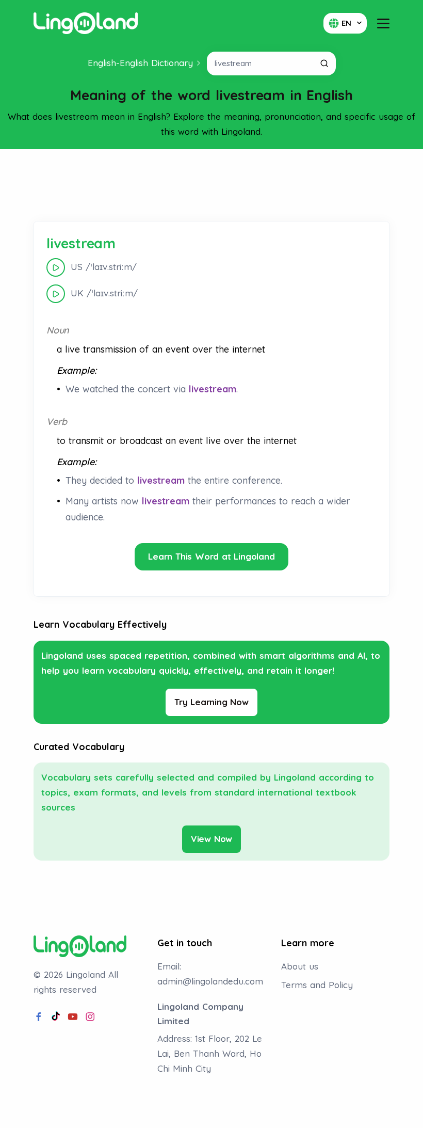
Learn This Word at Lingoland (211, 556)
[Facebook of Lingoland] (39, 1017)
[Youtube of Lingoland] (73, 1017)
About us (299, 966)
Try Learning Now (211, 701)
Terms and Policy (317, 984)
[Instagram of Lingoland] (90, 1017)
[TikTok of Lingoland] (55, 1017)
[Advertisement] (211, 185)
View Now (211, 838)
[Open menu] (383, 23)
